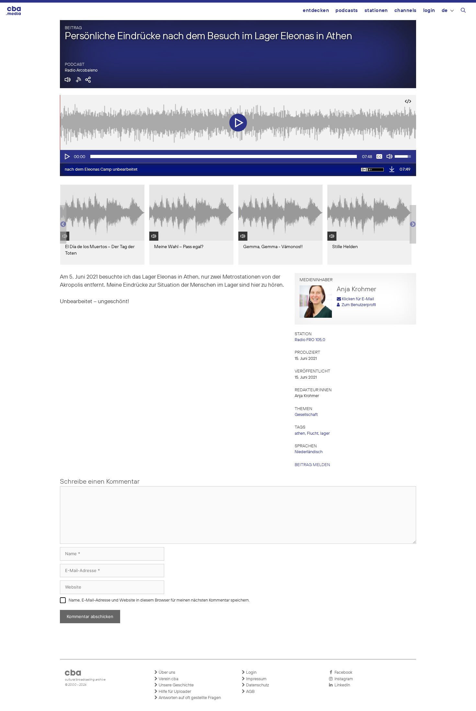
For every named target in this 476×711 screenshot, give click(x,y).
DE (445, 10)
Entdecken (316, 10)
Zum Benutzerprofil (358, 305)
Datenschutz (257, 685)
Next (413, 224)
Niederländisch (309, 452)
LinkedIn (341, 685)
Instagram (343, 679)
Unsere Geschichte (176, 685)
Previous (63, 224)
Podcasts (346, 10)
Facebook (342, 673)
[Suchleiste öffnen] (463, 11)
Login (429, 10)
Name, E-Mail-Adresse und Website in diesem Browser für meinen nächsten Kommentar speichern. (159, 600)
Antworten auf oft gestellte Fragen (189, 698)
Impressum (255, 679)
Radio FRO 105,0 (310, 340)
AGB (250, 692)
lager (325, 433)
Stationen (376, 10)
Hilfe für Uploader (174, 692)
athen (300, 433)
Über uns (166, 673)
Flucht (312, 433)
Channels (405, 10)
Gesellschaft (306, 415)
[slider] (223, 156)
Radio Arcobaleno (81, 70)
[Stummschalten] (389, 156)
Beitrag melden (312, 465)
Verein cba (168, 679)
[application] (238, 156)
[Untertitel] (379, 156)
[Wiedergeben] (66, 156)
